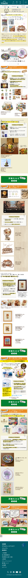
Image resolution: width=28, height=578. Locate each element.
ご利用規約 (4, 553)
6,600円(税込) (19, 248)
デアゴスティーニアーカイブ (8, 546)
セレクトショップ (23, 6)
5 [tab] (18, 64)
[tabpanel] (14, 55)
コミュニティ (5, 548)
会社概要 (4, 565)
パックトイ (14, 6)
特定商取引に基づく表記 (7, 557)
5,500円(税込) (6, 113)
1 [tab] (10, 64)
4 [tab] (16, 64)
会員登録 (4, 544)
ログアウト (4, 567)
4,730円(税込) (18, 263)
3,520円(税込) (6, 156)
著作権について (5, 563)
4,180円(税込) (19, 474)
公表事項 (4, 559)
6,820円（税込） (18, 234)
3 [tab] (14, 64)
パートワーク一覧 (4, 6)
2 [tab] (12, 64)
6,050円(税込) (19, 114)
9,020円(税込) (19, 488)
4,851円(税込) (19, 316)
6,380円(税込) (21, 459)
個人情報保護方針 (6, 555)
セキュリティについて (7, 561)
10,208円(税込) (19, 341)
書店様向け (4, 550)
